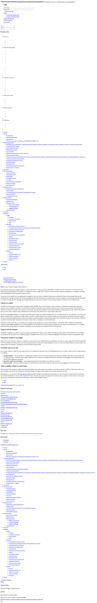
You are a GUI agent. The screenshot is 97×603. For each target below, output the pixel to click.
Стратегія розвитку (11, 81)
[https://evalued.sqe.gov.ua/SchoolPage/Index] (14, 404)
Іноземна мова (12, 549)
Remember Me (9, 11)
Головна (5, 35)
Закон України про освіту (12, 54)
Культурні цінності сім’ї (15, 570)
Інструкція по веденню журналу (17, 542)
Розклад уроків (9, 101)
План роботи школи (11, 83)
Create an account (8, 18)
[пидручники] (4, 395)
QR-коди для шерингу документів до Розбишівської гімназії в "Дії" (22, 46)
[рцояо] (3, 406)
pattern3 (13, 599)
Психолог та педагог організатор (17, 550)
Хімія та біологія (13, 556)
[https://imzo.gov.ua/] (7, 418)
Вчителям (8, 125)
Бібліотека (5, 118)
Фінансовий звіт (10, 70)
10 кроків (11, 575)
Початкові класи (13, 558)
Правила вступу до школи (12, 74)
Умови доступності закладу (13, 53)
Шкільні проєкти (10, 115)
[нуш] (2, 422)
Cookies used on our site (10, 281)
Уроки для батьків (13, 573)
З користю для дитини (14, 534)
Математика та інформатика (16, 547)
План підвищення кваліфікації (13, 90)
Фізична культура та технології (16, 559)
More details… (71, 2)
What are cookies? (8, 278)
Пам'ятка (11, 533)
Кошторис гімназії (10, 69)
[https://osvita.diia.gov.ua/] (8, 399)
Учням (7, 124)
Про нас (5, 38)
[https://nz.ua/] (5, 415)
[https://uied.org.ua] (6, 420)
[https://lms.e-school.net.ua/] (9, 397)
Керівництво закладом (11, 56)
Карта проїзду (9, 44)
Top (2, 601)
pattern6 (29, 599)
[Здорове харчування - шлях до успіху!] (10, 392)
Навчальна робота (7, 97)
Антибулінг (6, 76)
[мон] (2, 411)
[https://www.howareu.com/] (9, 402)
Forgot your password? (12, 15)
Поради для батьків (13, 572)
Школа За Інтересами (14, 520)
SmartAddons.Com (13, 445)
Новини (5, 129)
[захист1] (3, 393)
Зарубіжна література (14, 561)
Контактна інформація (11, 42)
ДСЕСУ (11, 568)
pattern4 (18, 599)
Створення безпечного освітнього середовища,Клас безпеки (20, 102)
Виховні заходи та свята (15, 563)
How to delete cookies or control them (13, 282)
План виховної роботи (11, 111)
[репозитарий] (4, 425)
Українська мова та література (16, 545)
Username (6, 8)
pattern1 (3, 599)
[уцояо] (3, 409)
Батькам (8, 127)
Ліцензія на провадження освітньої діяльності (17, 60)
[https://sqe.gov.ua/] (6, 423)
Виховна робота (7, 109)
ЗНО (10, 538)
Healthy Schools (13, 524)
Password (6, 10)
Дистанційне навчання (11, 106)
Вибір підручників (10, 92)
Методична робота (7, 79)
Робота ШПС (9, 85)
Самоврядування (10, 117)
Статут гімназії (9, 58)
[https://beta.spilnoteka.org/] (9, 408)
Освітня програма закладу (12, 62)
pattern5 (24, 599)
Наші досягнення (10, 104)
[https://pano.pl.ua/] (6, 413)
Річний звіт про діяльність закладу (14, 67)
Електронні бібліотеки (14, 565)
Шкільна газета (10, 113)
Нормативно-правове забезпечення (15, 99)
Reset (2, 582)
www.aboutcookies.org (26, 374)
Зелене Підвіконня (13, 522)
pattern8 (40, 599)
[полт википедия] (5, 400)
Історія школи (9, 40)
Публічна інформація (8, 49)
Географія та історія (14, 554)
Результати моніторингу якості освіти (15, 72)
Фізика (10, 552)
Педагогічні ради (10, 93)
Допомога (5, 122)
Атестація (8, 88)
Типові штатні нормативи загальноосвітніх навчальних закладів (24, 543)
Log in (5, 13)
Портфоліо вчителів (11, 86)
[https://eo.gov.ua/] (6, 416)
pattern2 (8, 599)
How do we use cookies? (10, 279)
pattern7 (35, 599)
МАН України (12, 536)
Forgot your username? (12, 17)
